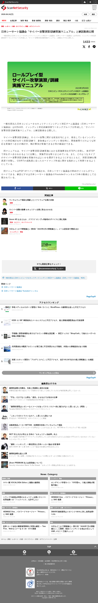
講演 (58, 20)
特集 (51, 522)
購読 (93, 14)
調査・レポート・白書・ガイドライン (61, 507)
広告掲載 (40, 561)
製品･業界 (67, 20)
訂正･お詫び (86, 20)
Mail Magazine (73, 554)
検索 (85, 14)
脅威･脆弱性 (36, 20)
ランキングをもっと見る (49, 373)
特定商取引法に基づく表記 (59, 561)
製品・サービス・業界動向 (58, 493)
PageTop (90, 296)
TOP (49, 546)
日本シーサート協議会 (13, 287)
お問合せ (33, 561)
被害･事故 (24, 20)
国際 (3, 493)
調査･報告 (48, 20)
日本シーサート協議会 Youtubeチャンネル (21, 291)
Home (24, 554)
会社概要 (47, 561)
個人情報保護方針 (50, 564)
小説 (76, 20)
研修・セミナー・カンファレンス (11, 522)
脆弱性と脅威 (6, 478)
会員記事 (13, 20)
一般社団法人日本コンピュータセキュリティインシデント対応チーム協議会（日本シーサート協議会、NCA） (45, 278)
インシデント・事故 (56, 478)
